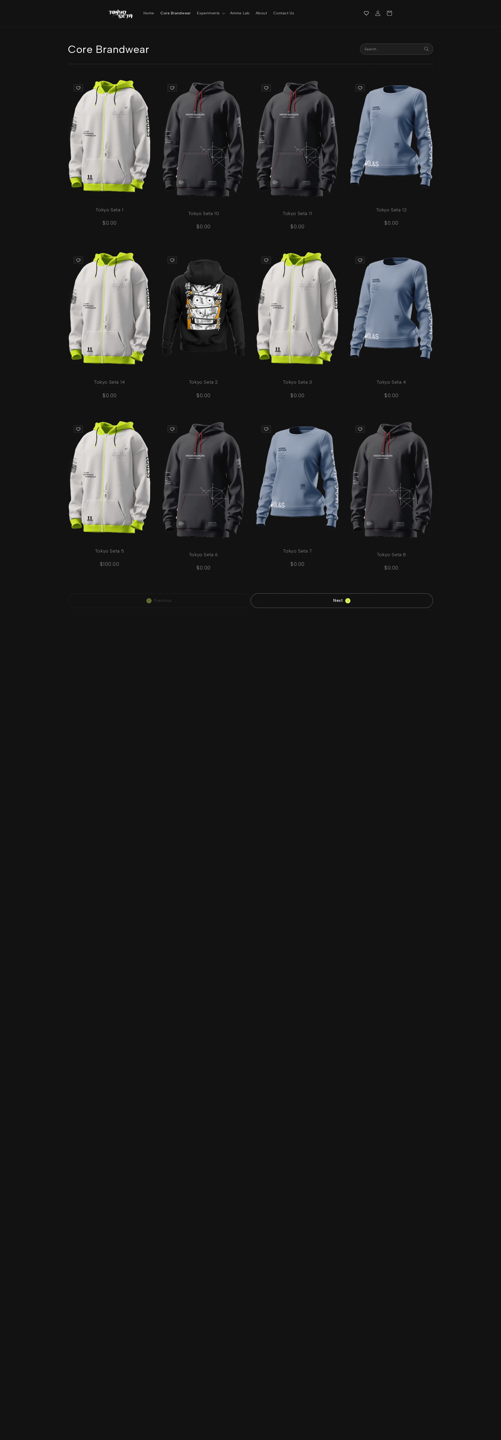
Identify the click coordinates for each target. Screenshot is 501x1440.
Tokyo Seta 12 (391, 210)
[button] (210, 13)
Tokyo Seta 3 (297, 382)
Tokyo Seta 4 (391, 382)
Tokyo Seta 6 (203, 554)
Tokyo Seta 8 (391, 554)
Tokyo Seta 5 (109, 551)
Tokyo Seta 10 (203, 213)
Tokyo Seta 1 (109, 210)
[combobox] (396, 49)
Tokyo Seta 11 (297, 213)
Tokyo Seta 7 (297, 551)
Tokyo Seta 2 (203, 382)
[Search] (426, 49)
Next (338, 600)
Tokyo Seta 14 (109, 382)
